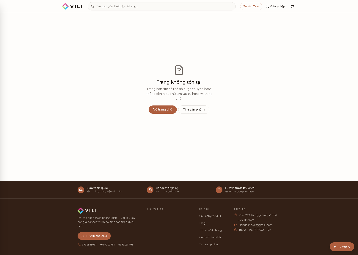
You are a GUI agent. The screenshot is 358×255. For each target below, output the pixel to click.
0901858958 (89, 244)
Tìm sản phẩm (194, 109)
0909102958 (107, 244)
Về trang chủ (162, 109)
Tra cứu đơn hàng (210, 230)
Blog (202, 223)
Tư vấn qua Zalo (96, 236)
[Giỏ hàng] (292, 6)
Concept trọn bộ (210, 237)
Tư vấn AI (344, 246)
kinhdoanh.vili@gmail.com (256, 225)
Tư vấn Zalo (251, 6)
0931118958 (125, 244)
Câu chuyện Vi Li (210, 216)
